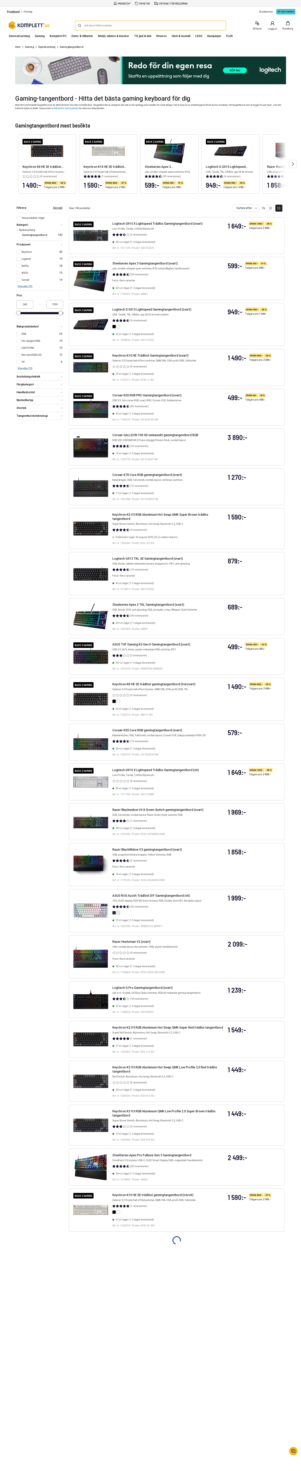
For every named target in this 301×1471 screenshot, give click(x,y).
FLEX (229, 36)
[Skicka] (79, 25)
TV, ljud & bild (142, 36)
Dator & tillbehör (82, 36)
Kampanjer (214, 36)
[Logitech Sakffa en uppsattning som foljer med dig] (150, 70)
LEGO (198, 36)
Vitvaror (161, 36)
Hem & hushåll (181, 36)
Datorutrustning (19, 36)
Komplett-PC (58, 36)
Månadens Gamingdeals (66, 108)
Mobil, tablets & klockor (113, 36)
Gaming (40, 36)
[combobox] (150, 25)
